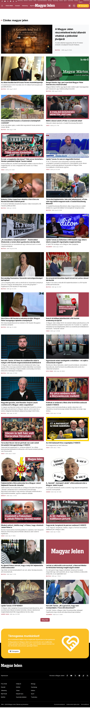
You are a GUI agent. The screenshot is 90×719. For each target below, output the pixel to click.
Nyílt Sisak (33, 5)
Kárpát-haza (19, 693)
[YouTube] (5, 1)
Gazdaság (34, 687)
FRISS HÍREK (9, 5)
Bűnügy (33, 684)
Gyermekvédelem (21, 697)
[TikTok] (13, 1)
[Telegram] (10, 1)
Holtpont (18, 684)
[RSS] (16, 1)
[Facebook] (2, 1)
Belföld (3, 697)
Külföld (18, 687)
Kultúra (33, 690)
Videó (18, 690)
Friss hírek (4, 684)
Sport (32, 693)
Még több (45, 620)
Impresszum (4, 675)
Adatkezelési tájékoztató (72, 704)
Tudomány (34, 697)
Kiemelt (17, 5)
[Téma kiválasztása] (69, 5)
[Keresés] (74, 5)
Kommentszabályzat (59, 704)
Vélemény (25, 5)
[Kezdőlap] (45, 5)
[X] (8, 1)
